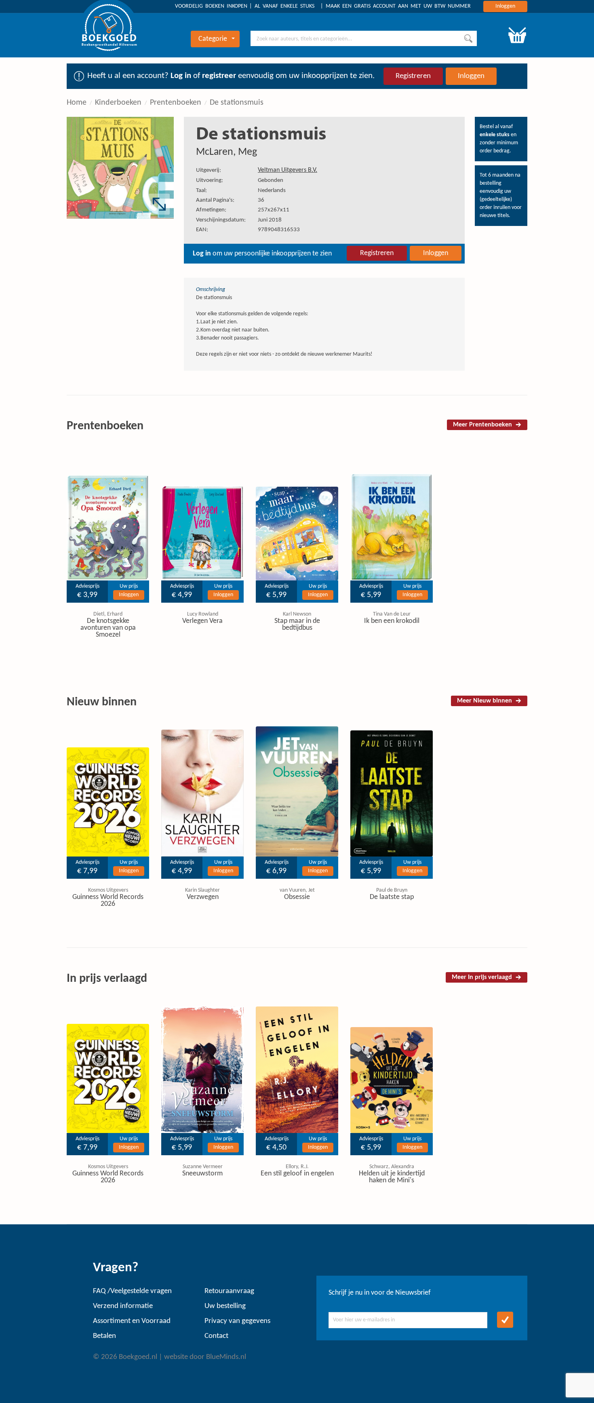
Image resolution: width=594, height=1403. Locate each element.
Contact (216, 1336)
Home (76, 103)
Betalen (104, 1336)
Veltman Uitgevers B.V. (287, 170)
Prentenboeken (175, 103)
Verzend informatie (123, 1306)
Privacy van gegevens (237, 1321)
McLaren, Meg (226, 152)
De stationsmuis (236, 103)
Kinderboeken (118, 103)
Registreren (413, 76)
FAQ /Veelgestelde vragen (132, 1291)
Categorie (212, 39)
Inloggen (505, 6)
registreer (219, 76)
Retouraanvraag (229, 1291)
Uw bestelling (225, 1306)
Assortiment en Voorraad (132, 1321)
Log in (181, 76)
